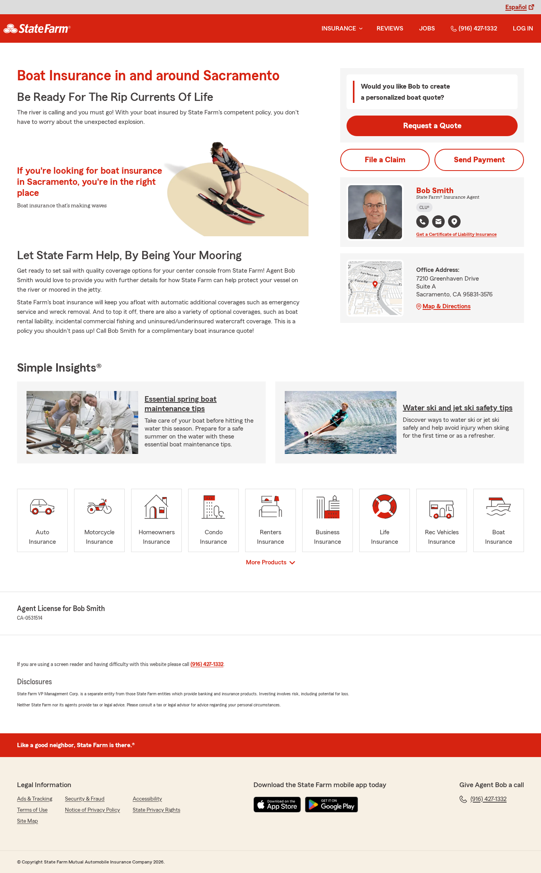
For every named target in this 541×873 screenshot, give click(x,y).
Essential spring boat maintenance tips (181, 404)
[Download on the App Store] (277, 804)
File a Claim (385, 160)
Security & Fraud (85, 799)
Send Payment (479, 160)
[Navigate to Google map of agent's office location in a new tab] (454, 221)
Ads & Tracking (34, 799)
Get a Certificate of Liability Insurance (456, 234)
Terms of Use (32, 810)
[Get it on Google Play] (331, 804)
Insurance (339, 28)
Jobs (427, 28)
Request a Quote (432, 126)
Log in (523, 28)
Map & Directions (447, 306)
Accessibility (147, 799)
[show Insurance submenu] (359, 29)
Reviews (390, 28)
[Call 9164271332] (422, 221)
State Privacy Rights (156, 810)
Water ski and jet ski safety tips (457, 408)
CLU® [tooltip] (424, 207)
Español (516, 7)
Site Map (27, 821)
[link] (37, 28)
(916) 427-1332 (478, 28)
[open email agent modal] (438, 222)
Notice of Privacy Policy (92, 810)
